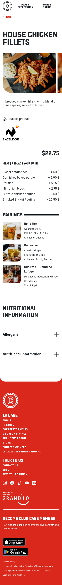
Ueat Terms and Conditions (14, 575)
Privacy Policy (9, 562)
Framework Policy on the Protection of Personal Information (28, 566)
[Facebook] (12, 483)
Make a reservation (25, 6)
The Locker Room (14, 438)
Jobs (6, 469)
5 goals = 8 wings (15, 433)
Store (7, 442)
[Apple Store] (15, 542)
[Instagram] (5, 483)
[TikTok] (20, 483)
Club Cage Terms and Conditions (16, 570)
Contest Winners (14, 447)
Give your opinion (15, 474)
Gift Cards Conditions (41, 570)
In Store (8, 424)
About (7, 420)
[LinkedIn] (34, 483)
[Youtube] (27, 483)
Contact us (10, 465)
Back (9, 17)
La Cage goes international (22, 451)
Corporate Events (15, 429)
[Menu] (57, 6)
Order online (47, 6)
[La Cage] (7, 6)
